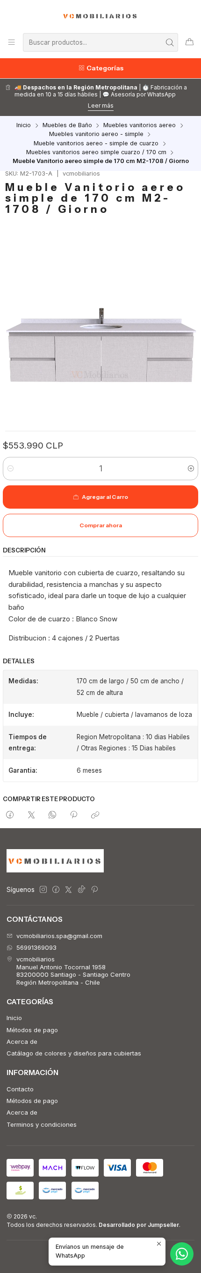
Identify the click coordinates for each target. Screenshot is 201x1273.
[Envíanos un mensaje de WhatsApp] (182, 1254)
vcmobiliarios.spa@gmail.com (59, 935)
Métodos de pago (32, 1030)
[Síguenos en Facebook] (55, 889)
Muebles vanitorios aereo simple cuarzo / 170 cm (96, 153)
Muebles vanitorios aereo (139, 126)
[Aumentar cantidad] (190, 468)
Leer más (101, 105)
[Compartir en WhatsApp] (52, 816)
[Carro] (189, 42)
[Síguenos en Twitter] (68, 889)
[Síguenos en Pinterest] (94, 889)
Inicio (23, 126)
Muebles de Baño (67, 126)
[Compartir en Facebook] (10, 816)
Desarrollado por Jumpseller (139, 1224)
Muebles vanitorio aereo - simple (96, 134)
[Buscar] (170, 42)
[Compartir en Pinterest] (73, 816)
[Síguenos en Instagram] (43, 889)
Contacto (20, 1089)
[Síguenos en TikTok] (81, 889)
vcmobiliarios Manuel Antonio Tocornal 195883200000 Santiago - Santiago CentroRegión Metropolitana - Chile (73, 970)
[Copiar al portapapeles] (95, 816)
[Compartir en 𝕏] (31, 816)
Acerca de (22, 1041)
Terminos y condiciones (42, 1124)
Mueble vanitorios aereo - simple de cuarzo (96, 144)
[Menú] (11, 42)
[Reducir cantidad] (10, 468)
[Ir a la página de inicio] (101, 16)
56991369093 (36, 947)
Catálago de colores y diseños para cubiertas (74, 1053)
